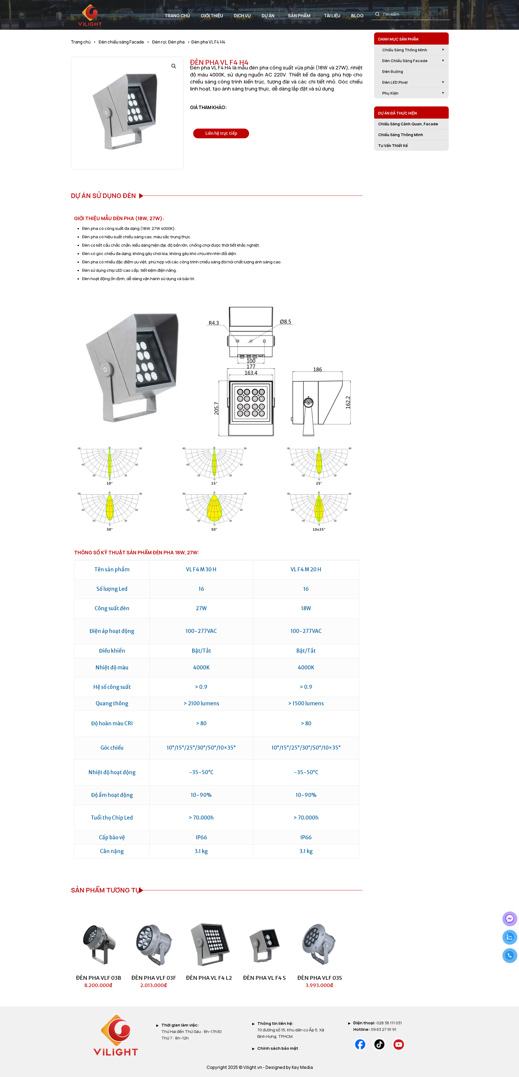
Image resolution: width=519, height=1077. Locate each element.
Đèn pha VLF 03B (98, 977)
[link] (360, 1044)
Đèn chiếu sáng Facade (121, 42)
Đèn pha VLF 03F (153, 977)
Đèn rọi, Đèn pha (168, 42)
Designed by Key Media (289, 1067)
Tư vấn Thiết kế (393, 145)
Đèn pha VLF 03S (319, 977)
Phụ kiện (390, 93)
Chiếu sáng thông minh (404, 49)
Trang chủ (81, 42)
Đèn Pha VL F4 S (264, 977)
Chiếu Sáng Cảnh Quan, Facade (408, 123)
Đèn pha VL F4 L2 (209, 977)
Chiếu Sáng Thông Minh (400, 134)
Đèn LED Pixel (395, 82)
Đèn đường (392, 71)
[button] (174, 66)
